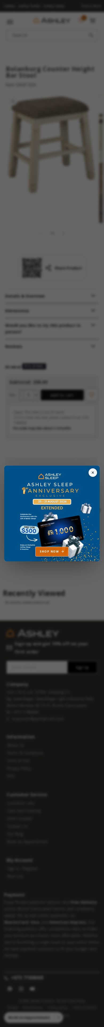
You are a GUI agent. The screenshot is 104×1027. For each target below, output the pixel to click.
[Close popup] (93, 472)
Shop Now (49, 551)
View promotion (52, 513)
